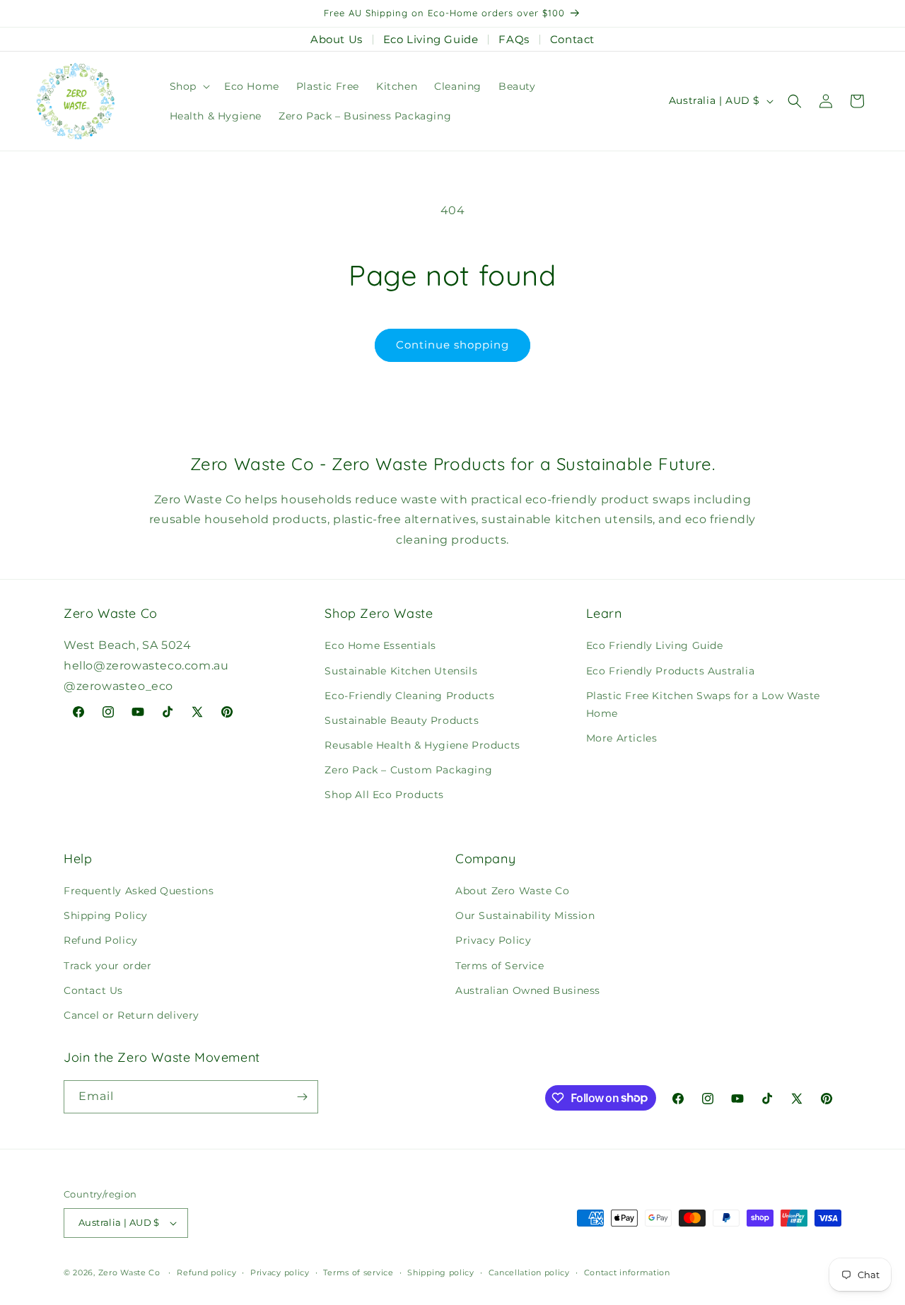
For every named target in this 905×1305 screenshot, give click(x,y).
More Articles (622, 738)
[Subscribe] (301, 1096)
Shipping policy (440, 1272)
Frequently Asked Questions (139, 890)
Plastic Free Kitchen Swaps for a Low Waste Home (703, 704)
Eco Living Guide (431, 39)
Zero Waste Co (129, 1272)
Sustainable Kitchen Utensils (401, 671)
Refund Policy (101, 940)
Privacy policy (280, 1272)
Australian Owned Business (527, 990)
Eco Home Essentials (380, 645)
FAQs (513, 39)
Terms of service (358, 1272)
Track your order (108, 965)
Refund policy (206, 1272)
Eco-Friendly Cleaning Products (409, 695)
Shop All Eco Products (384, 794)
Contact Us (93, 990)
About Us (336, 39)
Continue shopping (452, 344)
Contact (572, 39)
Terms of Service (499, 965)
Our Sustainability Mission (525, 915)
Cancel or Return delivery (131, 1015)
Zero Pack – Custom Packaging (408, 769)
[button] (188, 86)
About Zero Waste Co (512, 890)
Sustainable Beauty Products (402, 720)
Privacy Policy (493, 940)
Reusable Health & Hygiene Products (422, 745)
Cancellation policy (529, 1272)
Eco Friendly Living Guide (654, 645)
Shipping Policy (106, 915)
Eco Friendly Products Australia (670, 671)
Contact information (627, 1272)
